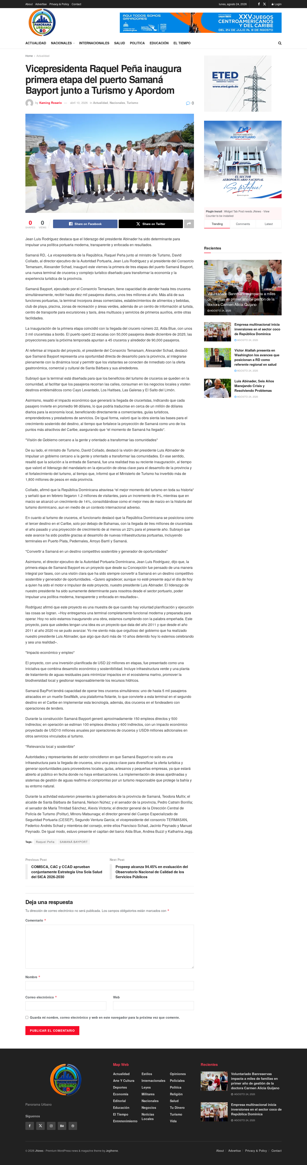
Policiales (177, 1080)
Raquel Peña (45, 842)
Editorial (119, 1100)
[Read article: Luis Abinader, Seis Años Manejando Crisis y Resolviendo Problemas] (217, 388)
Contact (76, 4)
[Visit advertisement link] (201, 23)
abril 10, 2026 (79, 102)
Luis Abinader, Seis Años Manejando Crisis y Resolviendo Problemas (254, 386)
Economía (120, 1094)
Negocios (149, 1107)
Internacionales (94, 43)
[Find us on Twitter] (264, 4)
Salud (119, 43)
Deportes (120, 1087)
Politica (137, 43)
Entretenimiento (125, 1121)
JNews (39, 1150)
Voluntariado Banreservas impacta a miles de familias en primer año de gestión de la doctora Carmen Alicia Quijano (241, 299)
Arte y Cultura (123, 1080)
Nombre (32, 977)
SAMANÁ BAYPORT (74, 842)
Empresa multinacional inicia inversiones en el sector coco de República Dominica (257, 329)
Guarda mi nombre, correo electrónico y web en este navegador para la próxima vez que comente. (105, 1017)
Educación (159, 43)
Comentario (35, 920)
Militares (148, 1094)
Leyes (146, 1087)
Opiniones (178, 1073)
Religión (176, 1094)
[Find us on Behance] (62, 1126)
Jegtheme (112, 1150)
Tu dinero (177, 1107)
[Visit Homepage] (42, 22)
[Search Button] (280, 43)
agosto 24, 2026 (220, 310)
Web (116, 997)
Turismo (132, 102)
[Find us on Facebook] (259, 4)
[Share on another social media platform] (189, 224)
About (29, 4)
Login (278, 4)
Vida (173, 1121)
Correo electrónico (41, 997)
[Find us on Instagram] (51, 1126)
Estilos (147, 1073)
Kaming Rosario (50, 102)
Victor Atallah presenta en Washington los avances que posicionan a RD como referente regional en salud (256, 357)
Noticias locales (148, 1116)
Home (29, 56)
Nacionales (61, 43)
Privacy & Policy (59, 4)
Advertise (41, 4)
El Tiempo (182, 43)
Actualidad (35, 43)
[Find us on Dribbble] (73, 1126)
